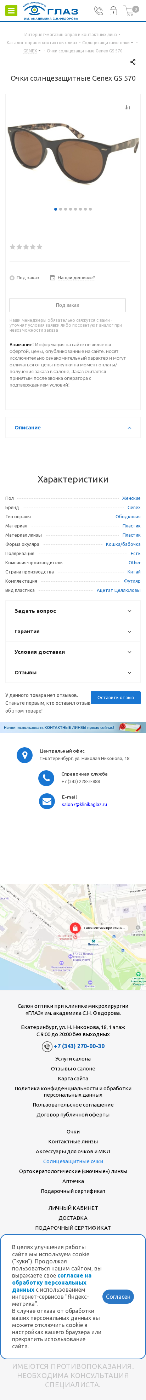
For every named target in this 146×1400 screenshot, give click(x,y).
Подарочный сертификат (73, 1191)
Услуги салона (73, 1059)
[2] (19, 247)
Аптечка (73, 1181)
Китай (134, 571)
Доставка (73, 1218)
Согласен (118, 1296)
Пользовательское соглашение (73, 1105)
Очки (73, 1131)
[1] (13, 247)
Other (135, 562)
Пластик (132, 525)
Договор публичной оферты (73, 1115)
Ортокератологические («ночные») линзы (73, 1171)
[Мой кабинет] (113, 11)
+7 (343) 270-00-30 (79, 1046)
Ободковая (128, 516)
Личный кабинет (73, 1208)
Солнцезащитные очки (73, 1161)
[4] (33, 247)
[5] (39, 247)
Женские (131, 498)
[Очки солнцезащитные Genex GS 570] (73, 152)
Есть (136, 553)
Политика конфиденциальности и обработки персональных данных (73, 1091)
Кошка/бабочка (123, 544)
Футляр (132, 580)
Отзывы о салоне (73, 1068)
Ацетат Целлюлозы (119, 590)
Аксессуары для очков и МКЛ (73, 1151)
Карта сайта (73, 1078)
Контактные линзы (73, 1141)
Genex (134, 507)
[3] (26, 247)
